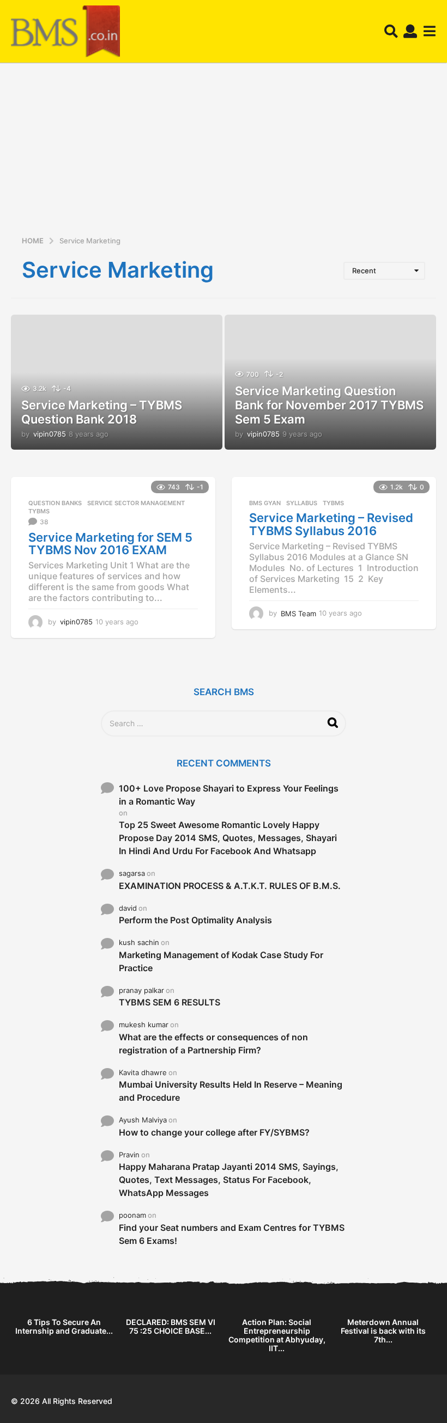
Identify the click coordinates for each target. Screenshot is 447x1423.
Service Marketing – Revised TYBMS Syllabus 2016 (331, 524)
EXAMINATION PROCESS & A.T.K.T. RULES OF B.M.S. (230, 885)
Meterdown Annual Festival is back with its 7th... (383, 1330)
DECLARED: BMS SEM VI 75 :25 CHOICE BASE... (170, 1326)
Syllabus (301, 503)
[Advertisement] (223, 153)
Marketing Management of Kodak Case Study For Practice (221, 961)
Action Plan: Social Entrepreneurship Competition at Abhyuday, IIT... (276, 1335)
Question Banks (55, 503)
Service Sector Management (136, 503)
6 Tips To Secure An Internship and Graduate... (64, 1326)
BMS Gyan (265, 503)
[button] (391, 31)
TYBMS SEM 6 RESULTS (169, 1002)
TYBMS (39, 511)
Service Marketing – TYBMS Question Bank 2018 (101, 412)
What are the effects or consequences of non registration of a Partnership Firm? (213, 1044)
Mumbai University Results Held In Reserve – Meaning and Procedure (230, 1091)
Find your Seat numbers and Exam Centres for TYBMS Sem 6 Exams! (232, 1234)
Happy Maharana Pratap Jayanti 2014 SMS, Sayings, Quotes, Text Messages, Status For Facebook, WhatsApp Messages (229, 1179)
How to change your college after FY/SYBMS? (214, 1132)
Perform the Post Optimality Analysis (195, 920)
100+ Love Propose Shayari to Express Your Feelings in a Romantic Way (229, 795)
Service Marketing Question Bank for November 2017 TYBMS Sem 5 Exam (329, 405)
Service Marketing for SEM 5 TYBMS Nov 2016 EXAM (110, 543)
